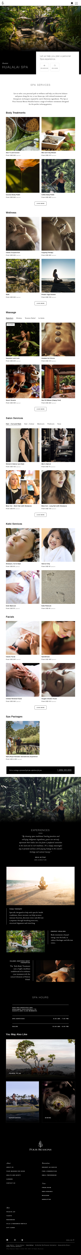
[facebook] (7, 1240)
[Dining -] (58, 1102)
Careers (9, 1179)
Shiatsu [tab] (19, 318)
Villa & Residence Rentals (16, 1223)
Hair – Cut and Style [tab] (13, 424)
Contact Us (10, 1183)
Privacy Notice (20, 1245)
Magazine (45, 1195)
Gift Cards (10, 1227)
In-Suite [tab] (41, 318)
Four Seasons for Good (15, 1171)
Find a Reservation (49, 1171)
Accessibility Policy (63, 1245)
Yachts (9, 1215)
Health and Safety (13, 1175)
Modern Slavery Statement (14, 1246)
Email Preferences (49, 1175)
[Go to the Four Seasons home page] (2, 3)
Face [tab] (59, 424)
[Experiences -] (22, 1102)
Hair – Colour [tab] (29, 424)
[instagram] (15, 1240)
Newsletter (46, 1199)
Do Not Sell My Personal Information (45, 1245)
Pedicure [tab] (50, 424)
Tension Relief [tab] (30, 318)
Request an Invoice (49, 1167)
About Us (9, 1167)
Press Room (46, 1187)
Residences (10, 1219)
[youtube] (22, 1240)
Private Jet (10, 1211)
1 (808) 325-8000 (64, 770)
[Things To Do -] (40, 1058)
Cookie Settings (29, 1245)
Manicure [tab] (40, 424)
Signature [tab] (9, 318)
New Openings (47, 1191)
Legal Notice (10, 1245)
